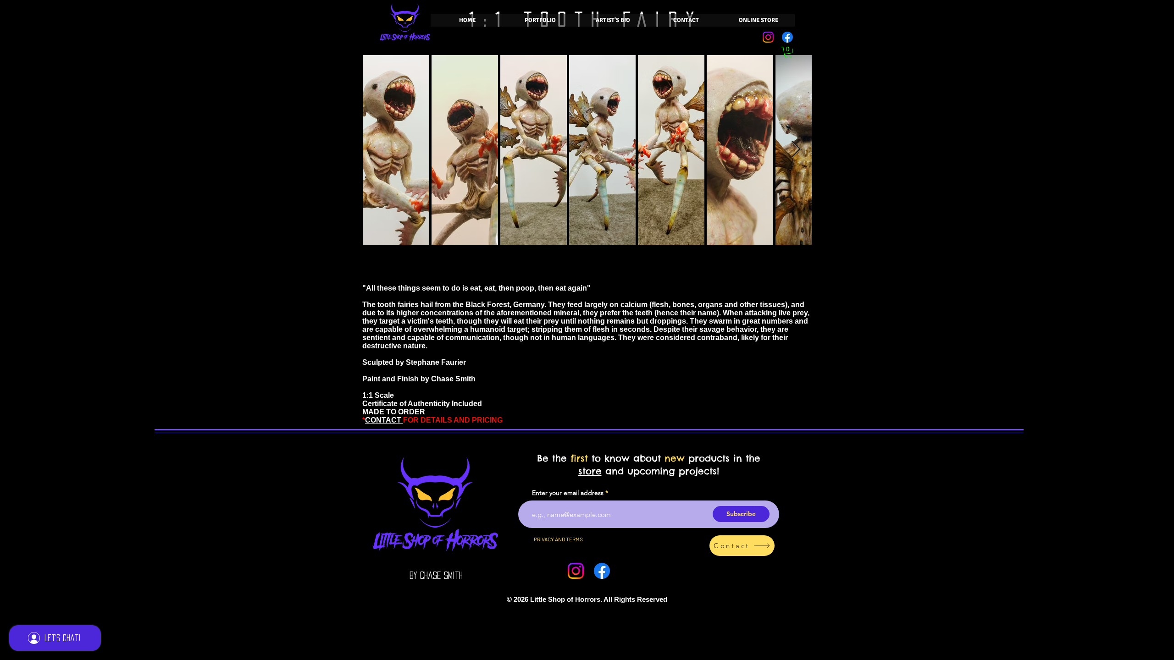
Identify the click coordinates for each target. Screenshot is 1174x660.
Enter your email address (568, 493)
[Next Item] (796, 150)
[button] (788, 52)
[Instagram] (768, 37)
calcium (634, 304)
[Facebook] (787, 37)
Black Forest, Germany (504, 304)
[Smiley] (507, 599)
